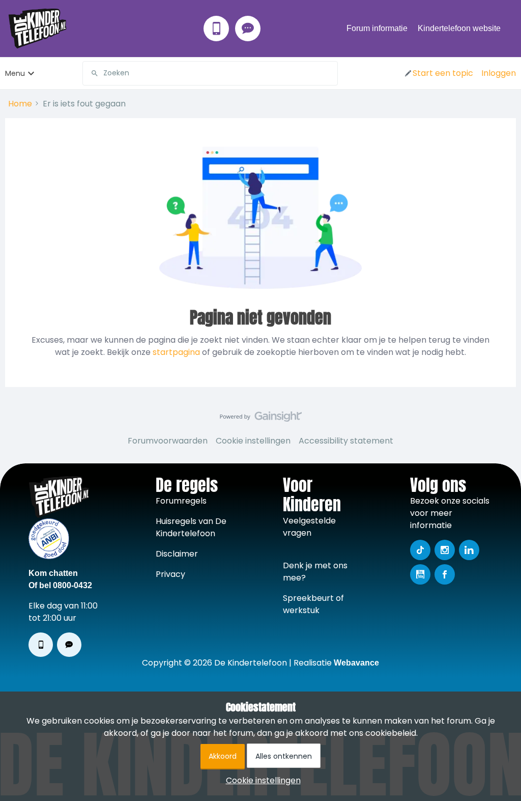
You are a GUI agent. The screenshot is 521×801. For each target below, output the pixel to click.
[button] (438, 73)
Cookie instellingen (253, 441)
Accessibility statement (346, 441)
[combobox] (210, 73)
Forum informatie (377, 28)
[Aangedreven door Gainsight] (261, 419)
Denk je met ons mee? (315, 572)
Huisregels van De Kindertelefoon (191, 527)
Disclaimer (177, 554)
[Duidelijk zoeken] (330, 73)
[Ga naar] (90, 73)
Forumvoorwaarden (168, 441)
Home (20, 103)
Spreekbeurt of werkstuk (313, 604)
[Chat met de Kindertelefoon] (247, 28)
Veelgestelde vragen (309, 527)
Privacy (170, 574)
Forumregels (181, 501)
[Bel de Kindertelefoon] (216, 28)
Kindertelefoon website (459, 28)
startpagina (176, 352)
